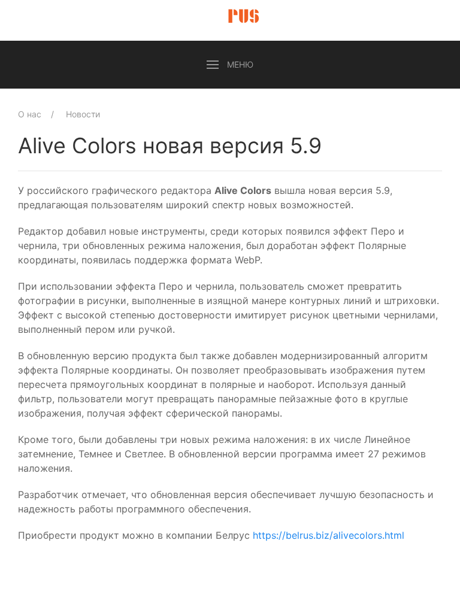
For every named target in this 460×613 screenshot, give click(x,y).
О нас (29, 114)
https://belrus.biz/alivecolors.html (328, 535)
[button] (230, 65)
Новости (83, 114)
